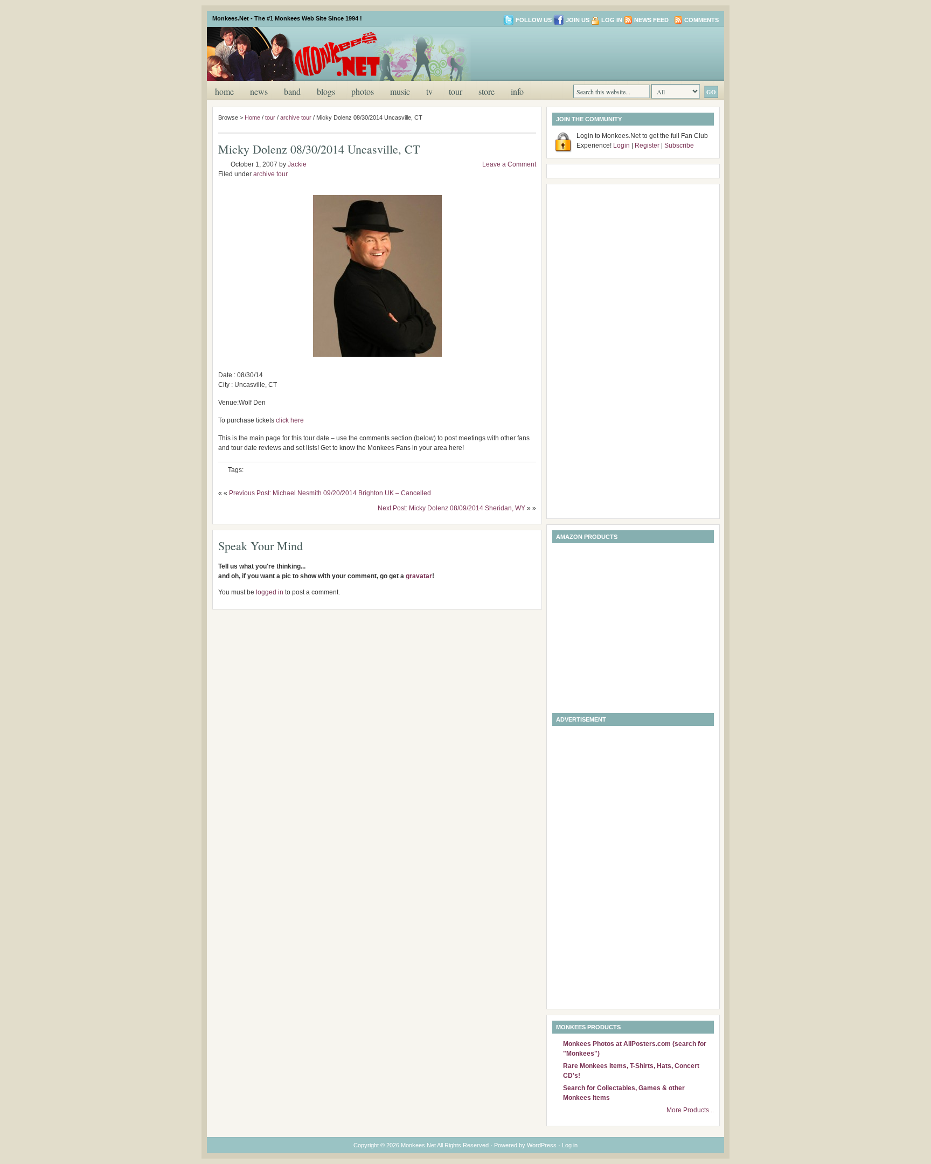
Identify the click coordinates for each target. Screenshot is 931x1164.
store (486, 91)
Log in (611, 20)
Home (224, 91)
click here (290, 420)
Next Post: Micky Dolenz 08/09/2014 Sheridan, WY (451, 508)
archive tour (295, 117)
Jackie (297, 164)
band (292, 91)
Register (647, 145)
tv (429, 91)
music (400, 91)
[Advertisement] (592, 53)
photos (362, 91)
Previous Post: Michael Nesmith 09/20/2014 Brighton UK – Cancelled (330, 493)
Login (621, 145)
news (259, 91)
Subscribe (679, 145)
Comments (701, 20)
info (517, 91)
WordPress (542, 1145)
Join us (577, 20)
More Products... (690, 1110)
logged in (269, 592)
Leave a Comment (509, 164)
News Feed (651, 20)
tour (455, 91)
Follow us (534, 20)
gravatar (419, 576)
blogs (326, 91)
